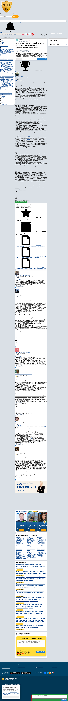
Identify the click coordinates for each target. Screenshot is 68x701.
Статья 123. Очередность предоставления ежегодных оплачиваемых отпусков (30, 246)
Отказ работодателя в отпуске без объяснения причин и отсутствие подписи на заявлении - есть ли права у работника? (30, 578)
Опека (12, 79)
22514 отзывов (18, 80)
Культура (10, 70)
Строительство (3, 88)
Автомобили (3, 49)
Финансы (10, 90)
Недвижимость (3, 76)
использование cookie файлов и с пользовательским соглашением (11, 693)
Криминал (5, 70)
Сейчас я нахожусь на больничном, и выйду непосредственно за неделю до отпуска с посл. (31, 572)
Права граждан (7, 81)
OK (11, 697)
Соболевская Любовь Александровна (23, 374)
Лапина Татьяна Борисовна (21, 421)
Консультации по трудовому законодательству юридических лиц (41, 549)
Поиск (31, 511)
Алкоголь (7, 51)
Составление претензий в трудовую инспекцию (41, 539)
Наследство (11, 74)
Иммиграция (5, 63)
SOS (32, 34)
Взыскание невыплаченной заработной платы (20, 544)
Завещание (10, 60)
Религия (11, 83)
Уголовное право (4, 90)
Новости (11, 77)
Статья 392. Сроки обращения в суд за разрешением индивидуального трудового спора (31, 268)
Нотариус (2, 78)
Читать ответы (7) (42, 58)
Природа (8, 82)
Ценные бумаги (3, 92)
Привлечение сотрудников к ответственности (41, 552)
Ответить (19, 58)
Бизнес (7, 53)
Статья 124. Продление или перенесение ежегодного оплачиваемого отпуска (31, 257)
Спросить (21, 529)
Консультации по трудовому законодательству (41, 542)
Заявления (2, 62)
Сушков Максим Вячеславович (22, 452)
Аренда (1, 52)
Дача (13, 56)
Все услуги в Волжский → (22, 558)
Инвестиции (9, 64)
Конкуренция (7, 67)
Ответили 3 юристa (20, 617)
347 (58, 42)
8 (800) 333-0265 (55, 34)
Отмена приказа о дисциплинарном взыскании (31, 541)
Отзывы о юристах (6, 668)
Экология (2, 93)
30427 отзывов (18, 455)
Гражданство (9, 56)
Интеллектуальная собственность (4, 66)
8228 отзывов (18, 425)
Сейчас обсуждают (13, 34)
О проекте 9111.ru (39, 667)
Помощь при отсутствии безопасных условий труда (31, 554)
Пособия (2, 81)
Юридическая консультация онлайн (8, 14)
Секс (10, 84)
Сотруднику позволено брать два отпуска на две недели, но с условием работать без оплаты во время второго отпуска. (30, 599)
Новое (21, 34)
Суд (8, 88)
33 (57, 40)
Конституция (3, 68)
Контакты (54, 664)
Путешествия (3, 83)
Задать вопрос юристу (21, 201)
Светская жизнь (3, 84)
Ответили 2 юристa (20, 603)
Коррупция (5, 69)
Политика (9, 80)
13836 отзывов (18, 297)
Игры (1, 63)
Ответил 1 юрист (20, 570)
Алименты (2, 51)
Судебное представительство (31, 544)
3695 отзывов (18, 278)
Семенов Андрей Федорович (21, 293)
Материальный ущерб (8, 71)
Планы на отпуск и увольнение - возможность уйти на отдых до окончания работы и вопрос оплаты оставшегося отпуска (30, 585)
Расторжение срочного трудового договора (41, 544)
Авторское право (6, 50)
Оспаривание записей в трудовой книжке (20, 556)
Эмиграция (6, 93)
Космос (9, 69)
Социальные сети (9, 86)
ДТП (8, 59)
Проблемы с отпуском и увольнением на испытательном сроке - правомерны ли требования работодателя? (29, 606)
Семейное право (3, 85)
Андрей (21, 39)
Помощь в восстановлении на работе (20, 546)
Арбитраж (11, 51)
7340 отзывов (18, 355)
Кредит (1, 70)
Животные (2, 60)
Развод (7, 83)
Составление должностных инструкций (40, 555)
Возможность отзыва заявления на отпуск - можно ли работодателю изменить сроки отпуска (30, 613)
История (2, 67)
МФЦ (4, 74)
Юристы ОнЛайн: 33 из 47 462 (22, 511)
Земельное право (9, 62)
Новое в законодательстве (7, 76)
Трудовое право (8, 89)
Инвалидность (3, 64)
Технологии (2, 89)
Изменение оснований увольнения (20, 553)
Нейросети (9, 76)
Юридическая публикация (6, 94)
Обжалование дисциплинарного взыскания (30, 538)
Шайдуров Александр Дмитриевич (22, 275)
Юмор (10, 93)
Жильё (6, 60)
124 (30, 139)
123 (29, 136)
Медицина (2, 72)
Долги (5, 57)
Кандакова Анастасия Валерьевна (22, 352)
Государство (3, 56)
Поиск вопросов (21, 667)
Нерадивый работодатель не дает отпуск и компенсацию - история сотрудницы (29, 626)
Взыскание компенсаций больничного (20, 540)
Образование (3, 79)
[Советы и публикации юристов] (6, 6)
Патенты (2, 80)
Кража (12, 69)
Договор (2, 57)
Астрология (6, 52)
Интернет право (10, 66)
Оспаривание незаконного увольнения (20, 550)
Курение (2, 71)
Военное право (9, 54)
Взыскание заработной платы (20, 538)
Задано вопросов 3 (22, 40)
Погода (5, 80)
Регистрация (35, 511)
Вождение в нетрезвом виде (6, 55)
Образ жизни (7, 78)
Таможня (11, 88)
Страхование (6, 87)
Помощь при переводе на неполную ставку (31, 556)
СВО (8, 84)
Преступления (3, 82)
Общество (8, 79)
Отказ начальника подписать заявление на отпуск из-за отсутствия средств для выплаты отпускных (30, 566)
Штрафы (9, 92)
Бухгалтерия (3, 54)
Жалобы (11, 59)
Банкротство (3, 53)
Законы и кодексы (39, 664)
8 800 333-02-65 (20, 653)
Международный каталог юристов (7, 665)
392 (17, 358)
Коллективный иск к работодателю (31, 546)
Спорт (1, 87)
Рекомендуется (18, 71)
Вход (1, 32)
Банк (10, 52)
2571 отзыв (17, 377)
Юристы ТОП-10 (4, 34)
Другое (5, 59)
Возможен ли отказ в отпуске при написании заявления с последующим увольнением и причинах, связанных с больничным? (30, 592)
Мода (6, 73)
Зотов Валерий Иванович (20, 76)
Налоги (7, 74)
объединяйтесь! (12, 13)
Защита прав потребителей (6, 61)
